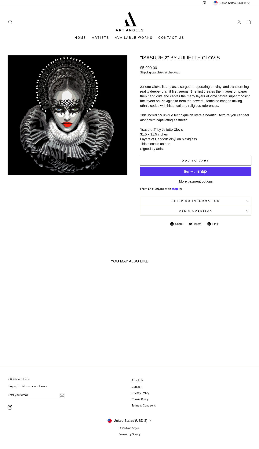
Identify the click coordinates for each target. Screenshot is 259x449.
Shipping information (196, 200)
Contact (136, 386)
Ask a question (195, 210)
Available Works (134, 37)
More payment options (196, 181)
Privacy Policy (140, 393)
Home (80, 37)
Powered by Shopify (129, 434)
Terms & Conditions (144, 405)
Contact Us (171, 37)
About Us (137, 380)
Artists (100, 37)
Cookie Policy (140, 399)
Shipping (145, 72)
